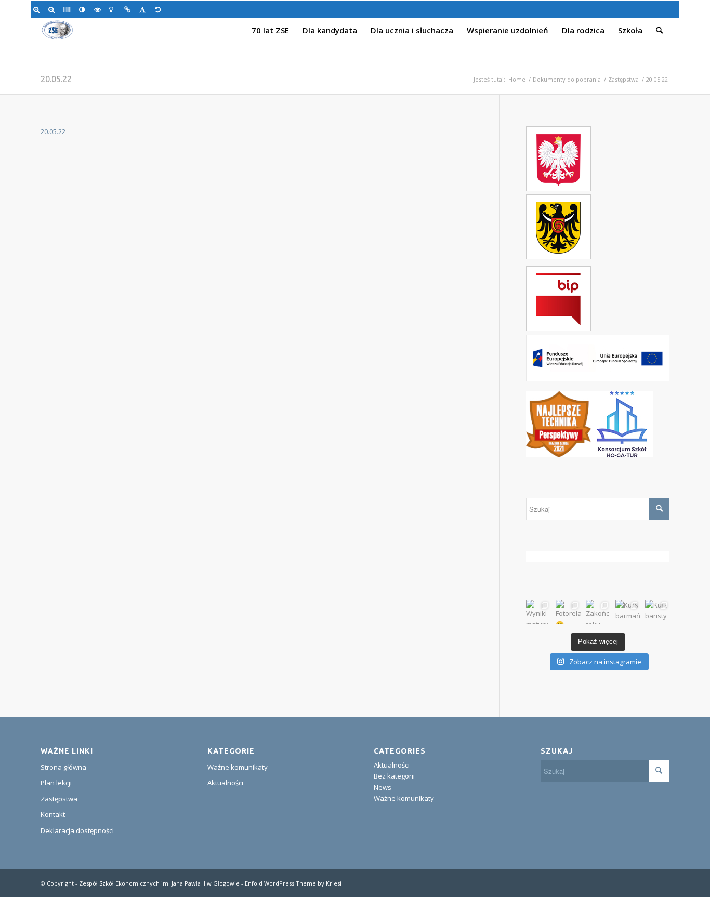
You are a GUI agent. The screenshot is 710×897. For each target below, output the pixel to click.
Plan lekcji (56, 782)
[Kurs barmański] (627, 612)
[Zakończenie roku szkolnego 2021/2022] (598, 612)
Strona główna (63, 767)
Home (516, 79)
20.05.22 (56, 79)
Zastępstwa (623, 79)
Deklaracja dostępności (77, 830)
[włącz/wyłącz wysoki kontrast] (83, 9)
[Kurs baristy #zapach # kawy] (657, 612)
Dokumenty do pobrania (567, 79)
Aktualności (225, 782)
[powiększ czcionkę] (38, 9)
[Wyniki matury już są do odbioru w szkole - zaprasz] (538, 612)
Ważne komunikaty (237, 767)
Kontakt (53, 814)
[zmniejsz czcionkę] (53, 9)
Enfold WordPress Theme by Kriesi (293, 883)
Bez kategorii (394, 776)
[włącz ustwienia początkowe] (159, 9)
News (382, 787)
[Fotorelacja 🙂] (568, 612)
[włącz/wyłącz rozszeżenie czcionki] (144, 9)
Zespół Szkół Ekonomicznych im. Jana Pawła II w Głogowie (159, 883)
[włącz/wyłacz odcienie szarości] (68, 9)
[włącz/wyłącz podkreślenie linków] (129, 9)
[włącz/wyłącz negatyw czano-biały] (99, 9)
